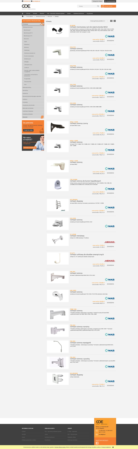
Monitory (26, 47)
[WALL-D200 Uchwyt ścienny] (58, 146)
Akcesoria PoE (27, 81)
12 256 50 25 (102, 430)
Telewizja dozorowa (28, 27)
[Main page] (28, 7)
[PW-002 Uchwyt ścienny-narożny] (58, 331)
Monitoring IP (27, 30)
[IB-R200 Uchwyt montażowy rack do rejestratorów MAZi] (58, 31)
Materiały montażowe (28, 108)
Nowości (25, 117)
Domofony (25, 90)
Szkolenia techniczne (50, 437)
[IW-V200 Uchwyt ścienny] (58, 108)
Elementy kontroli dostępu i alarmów (32, 96)
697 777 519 (102, 432)
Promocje (25, 24)
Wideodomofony (27, 87)
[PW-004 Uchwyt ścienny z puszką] (58, 363)
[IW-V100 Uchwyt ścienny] (58, 90)
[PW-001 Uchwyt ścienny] (58, 277)
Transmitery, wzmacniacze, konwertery (31, 75)
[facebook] (97, 443)
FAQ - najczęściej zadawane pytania (53, 431)
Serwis (23, 437)
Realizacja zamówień (72, 440)
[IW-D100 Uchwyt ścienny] (58, 71)
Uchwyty (26, 61)
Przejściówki (27, 78)
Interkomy (25, 93)
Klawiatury (26, 44)
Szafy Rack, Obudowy (28, 111)
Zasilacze (26, 67)
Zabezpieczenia (28, 64)
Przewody (25, 102)
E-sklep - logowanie (72, 431)
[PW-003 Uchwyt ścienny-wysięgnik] (58, 347)
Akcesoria (26, 38)
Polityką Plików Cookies (60, 447)
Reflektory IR (27, 58)
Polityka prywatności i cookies (29, 440)
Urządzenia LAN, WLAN (28, 105)
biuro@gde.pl (36, 1)
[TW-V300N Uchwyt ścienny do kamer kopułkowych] (58, 185)
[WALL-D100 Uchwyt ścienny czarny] (58, 127)
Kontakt (24, 434)
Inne (25, 84)
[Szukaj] (98, 6)
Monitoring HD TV (28, 33)
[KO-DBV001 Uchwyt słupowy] (58, 205)
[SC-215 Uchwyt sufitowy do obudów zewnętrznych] (58, 258)
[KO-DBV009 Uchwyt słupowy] (58, 379)
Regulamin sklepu (72, 437)
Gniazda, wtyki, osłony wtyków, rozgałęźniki (32, 71)
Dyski (25, 41)
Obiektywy (26, 50)
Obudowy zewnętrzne (29, 53)
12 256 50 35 (26, 1)
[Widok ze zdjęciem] (111, 21)
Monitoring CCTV (28, 35)
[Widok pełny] (114, 21)
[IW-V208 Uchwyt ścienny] (58, 224)
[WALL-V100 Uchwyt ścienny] (58, 166)
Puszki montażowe (29, 56)
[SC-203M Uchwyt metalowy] (58, 240)
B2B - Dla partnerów (72, 434)
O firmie (23, 431)
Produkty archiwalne (28, 114)
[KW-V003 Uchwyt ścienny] (58, 296)
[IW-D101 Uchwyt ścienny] (58, 52)
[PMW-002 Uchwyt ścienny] (58, 314)
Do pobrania (47, 440)
